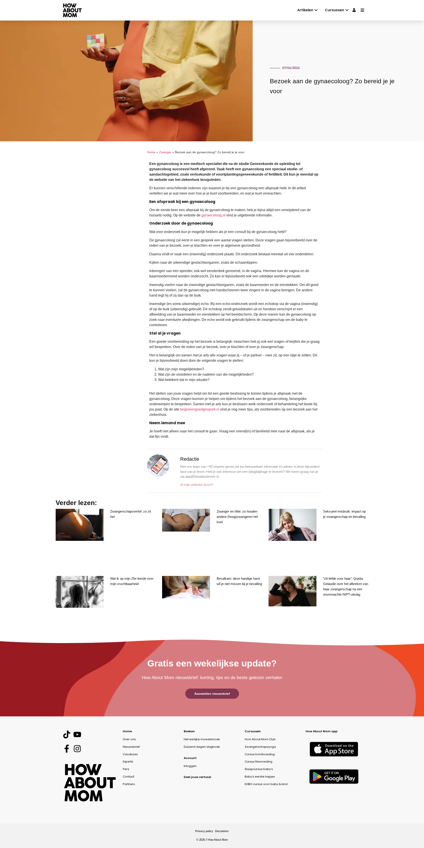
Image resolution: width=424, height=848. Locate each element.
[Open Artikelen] (316, 10)
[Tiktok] (66, 734)
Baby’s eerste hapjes (260, 776)
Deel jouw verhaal (197, 777)
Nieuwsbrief (131, 747)
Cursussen (253, 731)
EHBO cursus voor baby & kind (266, 784)
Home (151, 152)
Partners (129, 784)
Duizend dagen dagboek (202, 747)
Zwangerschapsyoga (260, 747)
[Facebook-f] (66, 748)
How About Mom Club (260, 739)
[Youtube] (77, 734)
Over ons (129, 739)
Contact (128, 776)
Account (190, 758)
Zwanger (165, 152)
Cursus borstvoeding (260, 754)
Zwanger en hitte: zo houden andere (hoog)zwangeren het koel (237, 516)
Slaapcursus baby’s (259, 769)
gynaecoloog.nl (213, 215)
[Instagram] (77, 748)
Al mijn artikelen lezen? (196, 484)
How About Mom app (321, 731)
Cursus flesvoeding (258, 761)
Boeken (189, 731)
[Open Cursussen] (347, 10)
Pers (126, 769)
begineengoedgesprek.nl (199, 409)
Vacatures (130, 754)
